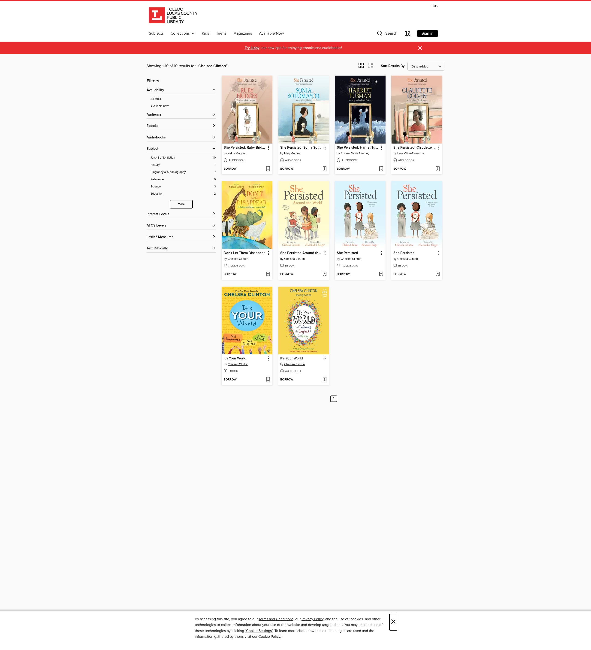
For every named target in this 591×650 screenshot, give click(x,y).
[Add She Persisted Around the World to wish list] (324, 274)
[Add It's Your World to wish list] (268, 380)
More (181, 204)
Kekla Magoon (237, 153)
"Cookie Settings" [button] (259, 631)
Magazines (242, 33)
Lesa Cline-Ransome (410, 153)
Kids (205, 33)
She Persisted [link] (347, 253)
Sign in (428, 33)
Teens (221, 33)
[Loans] (408, 34)
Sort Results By (393, 66)
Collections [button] (181, 33)
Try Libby (252, 48)
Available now (160, 106)
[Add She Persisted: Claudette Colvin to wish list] (437, 169)
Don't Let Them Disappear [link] (244, 253)
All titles (156, 99)
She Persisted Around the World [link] (301, 253)
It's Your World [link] (235, 358)
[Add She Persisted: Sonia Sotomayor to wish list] (324, 169)
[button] (387, 34)
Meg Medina (292, 153)
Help (434, 6)
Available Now (271, 33)
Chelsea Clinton (238, 259)
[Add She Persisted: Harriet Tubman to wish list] (381, 169)
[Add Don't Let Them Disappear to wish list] (268, 274)
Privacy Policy (312, 619)
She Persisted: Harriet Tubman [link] (358, 148)
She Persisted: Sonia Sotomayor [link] (301, 148)
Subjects (156, 33)
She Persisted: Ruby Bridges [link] (245, 148)
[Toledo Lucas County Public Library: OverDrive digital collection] (173, 15)
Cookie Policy (269, 636)
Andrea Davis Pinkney (355, 153)
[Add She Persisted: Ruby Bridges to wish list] (268, 169)
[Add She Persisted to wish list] (381, 274)
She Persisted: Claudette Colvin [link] (414, 148)
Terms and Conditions (276, 619)
